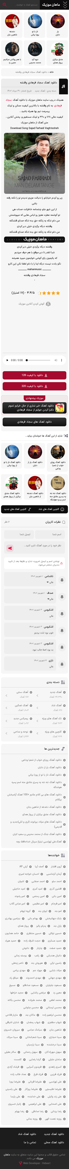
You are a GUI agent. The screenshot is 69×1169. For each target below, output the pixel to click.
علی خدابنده (34, 1097)
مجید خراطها (16, 993)
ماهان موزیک (51, 5)
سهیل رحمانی (31, 1052)
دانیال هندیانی (54, 956)
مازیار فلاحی (11, 1015)
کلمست (18, 1059)
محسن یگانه (14, 1000)
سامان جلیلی (55, 1059)
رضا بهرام (19, 1111)
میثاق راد (13, 978)
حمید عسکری (55, 941)
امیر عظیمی (38, 904)
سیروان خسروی (12, 1030)
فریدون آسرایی (34, 1067)
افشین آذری (56, 889)
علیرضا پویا (15, 1082)
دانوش (25, 948)
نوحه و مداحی (20, 732)
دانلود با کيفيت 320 (32, 386)
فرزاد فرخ (38, 1074)
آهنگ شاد (56, 705)
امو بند (58, 911)
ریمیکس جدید (20, 718)
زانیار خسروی (14, 1104)
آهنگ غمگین (21, 705)
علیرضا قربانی (35, 1082)
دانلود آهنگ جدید (54, 1134)
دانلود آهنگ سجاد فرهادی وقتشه (38, 83)
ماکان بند (30, 1015)
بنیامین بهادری (12, 918)
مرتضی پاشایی (38, 993)
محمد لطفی (55, 1000)
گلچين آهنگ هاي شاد (49, 509)
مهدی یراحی (19, 970)
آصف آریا (39, 866)
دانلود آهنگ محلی (54, 1143)
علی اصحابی (55, 1104)
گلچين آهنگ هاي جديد (15, 509)
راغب (36, 956)
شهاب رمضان (33, 1022)
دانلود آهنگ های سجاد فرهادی (34, 422)
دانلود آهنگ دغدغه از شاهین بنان (44, 807)
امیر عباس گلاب (17, 904)
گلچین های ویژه (53, 732)
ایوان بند (42, 911)
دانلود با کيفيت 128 (32, 375)
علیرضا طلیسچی (53, 1089)
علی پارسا (15, 1097)
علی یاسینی (11, 1089)
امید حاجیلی (19, 889)
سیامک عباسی (34, 1030)
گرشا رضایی (35, 1059)
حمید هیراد (10, 941)
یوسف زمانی (20, 956)
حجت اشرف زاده (32, 941)
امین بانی (57, 896)
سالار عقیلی (10, 1052)
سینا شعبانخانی (33, 1037)
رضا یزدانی (56, 1111)
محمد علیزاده (35, 1000)
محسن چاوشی (31, 1007)
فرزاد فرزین (56, 1074)
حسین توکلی (55, 933)
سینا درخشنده (54, 1045)
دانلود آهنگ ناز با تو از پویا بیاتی (45, 775)
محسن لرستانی (54, 1007)
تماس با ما (30, 1143)
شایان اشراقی (12, 1022)
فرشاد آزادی (13, 1067)
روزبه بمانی (32, 1119)
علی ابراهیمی (34, 1104)
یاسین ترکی (56, 963)
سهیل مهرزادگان (53, 1052)
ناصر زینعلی (18, 963)
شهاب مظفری (55, 1022)
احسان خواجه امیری (29, 874)
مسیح (12, 985)
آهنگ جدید (40, 91)
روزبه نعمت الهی (53, 1119)
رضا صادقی (38, 1111)
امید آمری (37, 889)
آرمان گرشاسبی (54, 874)
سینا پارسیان (33, 1045)
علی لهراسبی (55, 1082)
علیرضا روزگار (31, 1089)
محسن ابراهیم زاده (52, 1015)
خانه (52, 72)
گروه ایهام (25, 911)
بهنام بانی (33, 918)
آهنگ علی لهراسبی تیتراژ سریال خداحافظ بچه (39, 842)
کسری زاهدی (55, 1067)
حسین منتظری (33, 933)
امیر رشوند (20, 896)
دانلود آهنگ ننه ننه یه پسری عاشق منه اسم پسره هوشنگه (37, 785)
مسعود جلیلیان (54, 985)
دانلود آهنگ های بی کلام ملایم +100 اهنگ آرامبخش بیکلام (34, 797)
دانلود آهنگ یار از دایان (50, 767)
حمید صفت (56, 948)
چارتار (39, 948)
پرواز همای (23, 926)
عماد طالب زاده (18, 1074)
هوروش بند (37, 963)
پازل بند (57, 926)
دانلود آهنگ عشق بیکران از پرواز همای (42, 814)
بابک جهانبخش (53, 918)
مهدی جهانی (55, 978)
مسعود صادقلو (31, 985)
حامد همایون (12, 933)
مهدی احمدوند (33, 978)
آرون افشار (56, 866)
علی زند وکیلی (55, 1097)
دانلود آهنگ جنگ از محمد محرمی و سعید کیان (37, 834)
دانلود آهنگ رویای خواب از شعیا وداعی (42, 760)
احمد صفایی (38, 881)
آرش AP (23, 866)
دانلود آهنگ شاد (27, 1134)
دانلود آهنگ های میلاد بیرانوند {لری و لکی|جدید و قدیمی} (36, 824)
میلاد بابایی (55, 970)
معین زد (57, 993)
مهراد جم (37, 970)
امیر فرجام (56, 904)
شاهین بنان (55, 1030)
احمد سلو (57, 881)
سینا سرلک (12, 1037)
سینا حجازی (55, 1037)
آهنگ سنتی (22, 692)
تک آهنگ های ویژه (52, 718)
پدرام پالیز (41, 926)
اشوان (21, 881)
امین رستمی (38, 896)
